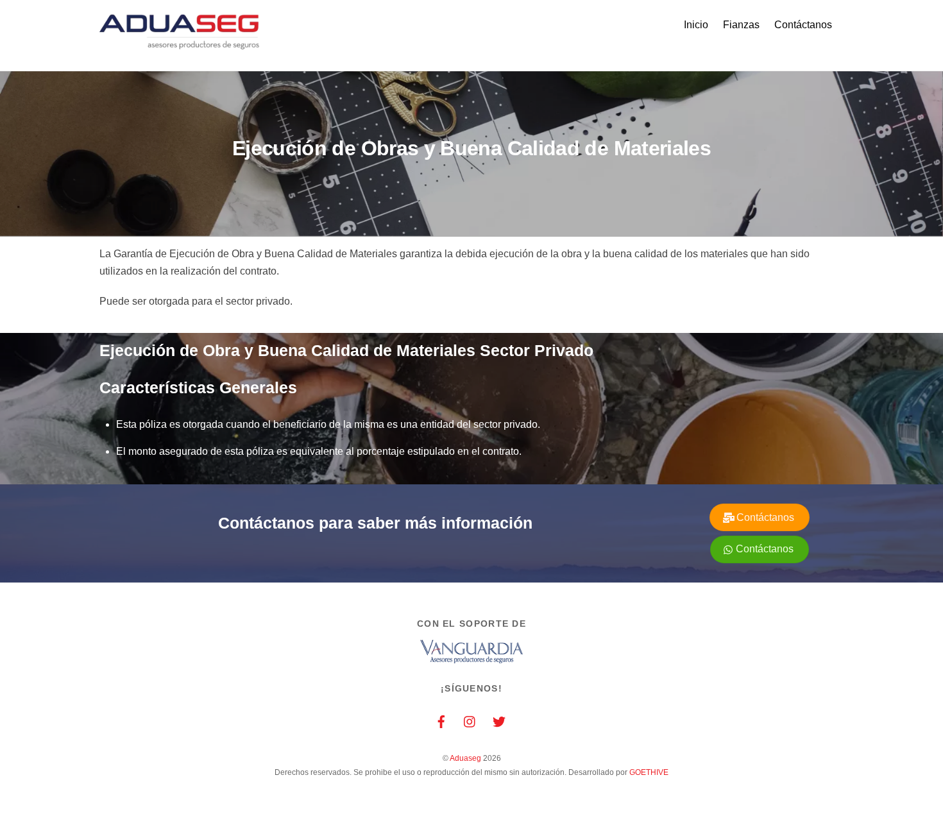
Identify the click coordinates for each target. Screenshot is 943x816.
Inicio (696, 24)
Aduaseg (465, 758)
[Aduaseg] (179, 46)
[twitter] (499, 721)
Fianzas (741, 24)
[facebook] (441, 721)
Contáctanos (803, 24)
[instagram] (470, 721)
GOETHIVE (648, 772)
